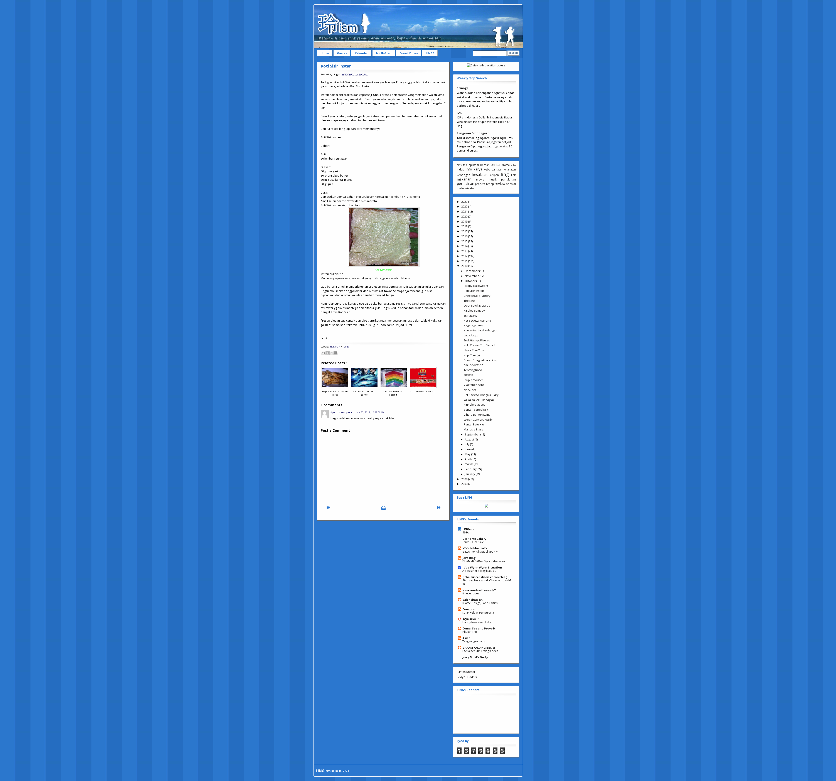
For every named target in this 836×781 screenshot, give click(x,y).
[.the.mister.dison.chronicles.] (484, 577)
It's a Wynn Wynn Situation (482, 567)
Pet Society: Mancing (477, 320)
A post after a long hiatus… (479, 571)
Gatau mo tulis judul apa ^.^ (480, 551)
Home (324, 53)
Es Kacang (470, 315)
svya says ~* (471, 619)
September (472, 434)
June (468, 449)
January (470, 474)
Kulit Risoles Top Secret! (479, 345)
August (470, 439)
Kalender (361, 53)
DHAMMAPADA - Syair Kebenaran (483, 561)
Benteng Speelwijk (476, 410)
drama (505, 165)
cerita (495, 164)
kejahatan (510, 169)
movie (480, 179)
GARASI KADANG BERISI (478, 647)
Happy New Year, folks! (477, 622)
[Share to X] (331, 353)
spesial (511, 184)
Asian (466, 638)
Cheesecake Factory (477, 296)
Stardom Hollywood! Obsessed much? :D (486, 582)
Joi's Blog (469, 558)
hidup (460, 169)
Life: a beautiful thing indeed (480, 651)
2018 (464, 226)
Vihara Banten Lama (477, 415)
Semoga (463, 88)
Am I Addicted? (473, 365)
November (472, 276)
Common (468, 609)
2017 (464, 231)
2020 (464, 216)
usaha (460, 188)
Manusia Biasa (473, 429)
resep (346, 346)
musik (493, 179)
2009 (464, 479)
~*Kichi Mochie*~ (474, 548)
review (500, 183)
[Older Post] (438, 508)
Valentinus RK (472, 600)
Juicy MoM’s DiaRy (475, 657)
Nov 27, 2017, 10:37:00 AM (370, 412)
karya (478, 169)
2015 (464, 241)
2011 (464, 261)
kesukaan (479, 174)
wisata (469, 188)
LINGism (468, 529)
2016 (464, 236)
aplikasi (474, 165)
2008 (464, 484)
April (468, 459)
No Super (470, 390)
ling (505, 174)
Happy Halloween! (476, 286)
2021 (464, 211)
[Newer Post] (328, 508)
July (467, 444)
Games (342, 53)
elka (513, 165)
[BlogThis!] (327, 353)
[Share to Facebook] (336, 353)
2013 (464, 251)
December (472, 271)
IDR (459, 113)
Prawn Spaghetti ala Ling (480, 360)
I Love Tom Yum (474, 350)
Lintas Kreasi (466, 672)
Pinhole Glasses (474, 405)
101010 (468, 375)
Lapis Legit (470, 335)
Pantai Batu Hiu (474, 424)
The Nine (469, 301)
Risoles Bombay (474, 310)
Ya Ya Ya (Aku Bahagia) (479, 400)
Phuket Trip (469, 632)
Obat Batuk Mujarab (477, 305)
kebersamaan (493, 169)
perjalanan (508, 179)
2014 (464, 246)
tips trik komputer (342, 412)
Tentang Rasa (473, 370)
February (471, 469)
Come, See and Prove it (479, 628)
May (468, 454)
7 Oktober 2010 (474, 385)
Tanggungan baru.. (474, 641)
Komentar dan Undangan (480, 330)
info (469, 169)
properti (480, 184)
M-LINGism (383, 53)
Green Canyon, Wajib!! (478, 420)
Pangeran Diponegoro (473, 133)
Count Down (408, 53)
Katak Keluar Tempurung (478, 612)
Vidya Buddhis (467, 677)
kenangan (463, 175)
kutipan (494, 175)
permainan (465, 183)
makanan (334, 346)
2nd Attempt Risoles (477, 340)
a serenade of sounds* (479, 590)
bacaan (484, 165)
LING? (430, 53)
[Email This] (323, 353)
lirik (513, 175)
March (469, 464)
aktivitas (462, 165)
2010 (464, 266)
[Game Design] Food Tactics (479, 603)
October (470, 281)
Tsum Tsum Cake (473, 542)
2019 (464, 221)
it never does (470, 593)
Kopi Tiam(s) (472, 355)
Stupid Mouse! (473, 380)
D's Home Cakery (474, 539)
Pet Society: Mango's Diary (481, 395)
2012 (464, 256)
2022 (464, 206)
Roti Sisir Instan (336, 66)
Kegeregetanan (474, 325)
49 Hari (466, 532)
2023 (464, 202)
